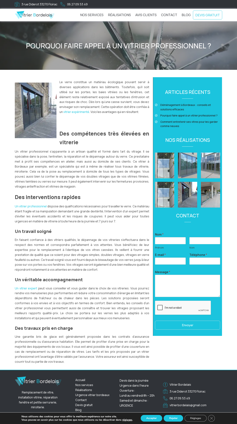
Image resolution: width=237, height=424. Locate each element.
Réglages (195, 418)
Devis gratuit (207, 15)
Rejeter (173, 418)
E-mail (160, 255)
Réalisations (119, 15)
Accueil (80, 380)
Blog (186, 15)
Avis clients (146, 15)
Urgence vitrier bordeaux (92, 395)
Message (162, 272)
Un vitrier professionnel (31, 206)
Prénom (159, 247)
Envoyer (187, 325)
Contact (169, 15)
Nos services (92, 15)
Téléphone (198, 255)
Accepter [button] (151, 418)
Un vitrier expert (26, 288)
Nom (159, 234)
